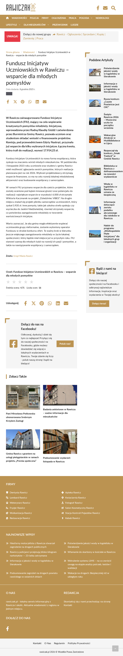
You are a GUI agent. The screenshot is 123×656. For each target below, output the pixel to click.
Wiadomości (19, 18)
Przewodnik (60, 25)
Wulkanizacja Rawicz (21, 513)
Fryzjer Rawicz (17, 508)
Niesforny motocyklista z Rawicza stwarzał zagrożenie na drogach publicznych (32, 545)
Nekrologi (102, 18)
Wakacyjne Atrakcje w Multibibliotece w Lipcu (112, 139)
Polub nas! (65, 344)
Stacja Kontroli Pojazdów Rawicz (82, 513)
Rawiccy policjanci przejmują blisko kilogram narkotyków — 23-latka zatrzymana (33, 554)
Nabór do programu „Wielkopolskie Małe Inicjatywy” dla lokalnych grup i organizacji (112, 233)
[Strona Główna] (7, 18)
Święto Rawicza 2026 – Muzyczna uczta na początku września (111, 121)
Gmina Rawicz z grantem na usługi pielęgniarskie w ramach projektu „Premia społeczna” (22, 457)
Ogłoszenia (59, 18)
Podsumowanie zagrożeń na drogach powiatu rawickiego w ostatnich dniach (34, 575)
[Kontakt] (105, 8)
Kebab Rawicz (72, 518)
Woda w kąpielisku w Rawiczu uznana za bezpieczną (110, 189)
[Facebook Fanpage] (97, 8)
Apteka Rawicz (73, 492)
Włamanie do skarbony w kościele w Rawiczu (92, 552)
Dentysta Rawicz (18, 492)
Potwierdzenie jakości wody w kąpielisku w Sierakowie (112, 72)
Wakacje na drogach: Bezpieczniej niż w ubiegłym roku (88, 575)
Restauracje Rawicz (20, 518)
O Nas (47, 643)
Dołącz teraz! (99, 303)
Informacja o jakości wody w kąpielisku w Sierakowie (112, 88)
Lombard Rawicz (18, 498)
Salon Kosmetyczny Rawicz (79, 508)
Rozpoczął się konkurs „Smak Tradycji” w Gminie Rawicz (112, 154)
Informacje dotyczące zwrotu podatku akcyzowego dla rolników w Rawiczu (112, 210)
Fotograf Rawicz (73, 503)
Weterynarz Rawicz (20, 503)
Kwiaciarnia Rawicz (75, 498)
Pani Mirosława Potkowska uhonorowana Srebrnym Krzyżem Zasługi (20, 417)
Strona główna (13, 52)
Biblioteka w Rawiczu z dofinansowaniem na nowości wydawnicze (113, 171)
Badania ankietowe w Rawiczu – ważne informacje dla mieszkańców (59, 413)
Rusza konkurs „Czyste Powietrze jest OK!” (111, 103)
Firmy (45, 18)
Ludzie (74, 25)
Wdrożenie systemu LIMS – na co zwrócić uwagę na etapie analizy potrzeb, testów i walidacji (89, 564)
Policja (34, 18)
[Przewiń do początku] (115, 648)
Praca (72, 18)
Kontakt (68, 605)
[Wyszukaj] (113, 7)
